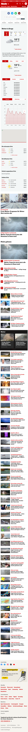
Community (15, 689)
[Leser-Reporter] (17, 3)
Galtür (3, 161)
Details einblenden (18, 49)
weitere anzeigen (14, 155)
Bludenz (3, 149)
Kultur (10, 696)
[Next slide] (26, 337)
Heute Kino (11, 698)
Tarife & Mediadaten (11, 725)
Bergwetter (10, 22)
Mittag (11, 61)
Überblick (4, 22)
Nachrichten (4, 689)
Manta (3, 180)
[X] (4, 664)
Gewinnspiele (14, 704)
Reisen (2, 708)
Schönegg (4, 187)
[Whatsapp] (16, 13)
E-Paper (4, 1)
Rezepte (21, 704)
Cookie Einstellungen (5, 729)
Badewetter (17, 22)
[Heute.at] (4, 4)
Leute (6, 696)
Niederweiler (4, 183)
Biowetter (14, 79)
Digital (15, 696)
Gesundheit (3, 706)
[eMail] (19, 13)
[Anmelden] (23, 3)
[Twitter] (12, 13)
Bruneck (3, 185)
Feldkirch (3, 150)
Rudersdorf (4, 152)
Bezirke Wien (23, 22)
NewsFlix (23, 1)
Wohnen (10, 706)
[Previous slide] (2, 337)
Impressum (3, 725)
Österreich (4, 6)
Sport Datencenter (5, 704)
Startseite (3, 687)
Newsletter (3, 691)
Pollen (6, 79)
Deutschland (17, 687)
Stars (2, 696)
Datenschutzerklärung (6, 727)
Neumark (3, 181)
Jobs (17, 1)
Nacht (23, 61)
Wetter (21, 689)
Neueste (24, 6)
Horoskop (20, 696)
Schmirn (3, 163)
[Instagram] (8, 664)
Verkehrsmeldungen (18, 706)
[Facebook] (8, 13)
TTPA (18, 725)
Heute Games (4, 698)
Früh (5, 61)
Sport (8, 6)
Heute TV (17, 698)
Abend (17, 61)
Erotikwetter (22, 79)
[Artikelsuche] (20, 3)
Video (6, 708)
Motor (25, 706)
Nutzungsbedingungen (17, 727)
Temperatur (7, 99)
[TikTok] (11, 664)
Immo (11, 1)
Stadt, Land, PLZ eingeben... (11, 16)
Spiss (3, 165)
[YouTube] (14, 664)
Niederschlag (17, 99)
